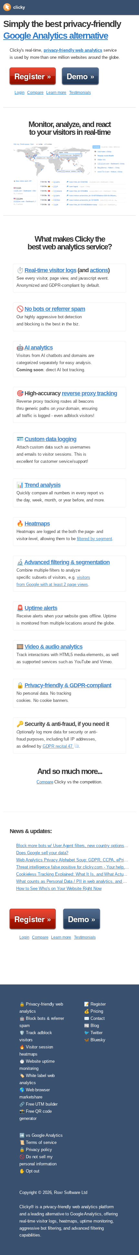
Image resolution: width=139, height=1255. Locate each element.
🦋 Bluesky (94, 1039)
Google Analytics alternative (55, 36)
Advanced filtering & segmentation (67, 562)
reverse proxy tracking (89, 393)
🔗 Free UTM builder (38, 1104)
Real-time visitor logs (50, 270)
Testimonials (80, 92)
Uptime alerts (41, 608)
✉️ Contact (94, 1018)
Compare (35, 92)
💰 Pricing (93, 1011)
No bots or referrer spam (55, 309)
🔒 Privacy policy (35, 1149)
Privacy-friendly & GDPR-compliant (68, 685)
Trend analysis (42, 485)
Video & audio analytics (53, 646)
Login (20, 92)
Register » (32, 76)
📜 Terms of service (38, 1142)
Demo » (80, 76)
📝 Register (95, 1004)
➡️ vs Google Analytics (41, 1135)
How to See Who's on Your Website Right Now (59, 888)
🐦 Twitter (93, 1032)
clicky (19, 7)
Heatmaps (37, 523)
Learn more (56, 92)
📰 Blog (91, 1025)
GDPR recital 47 (58, 746)
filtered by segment (94, 538)
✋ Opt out (29, 1171)
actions (99, 270)
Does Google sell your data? (42, 852)
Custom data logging (50, 439)
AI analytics (38, 347)
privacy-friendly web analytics (73, 50)
